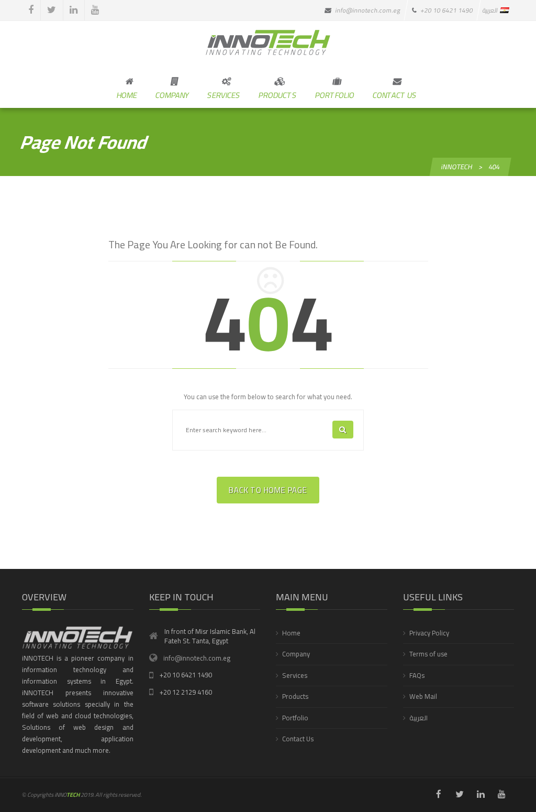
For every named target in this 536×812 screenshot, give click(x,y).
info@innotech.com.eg (196, 658)
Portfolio (295, 717)
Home (291, 633)
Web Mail (423, 696)
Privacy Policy (429, 633)
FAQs (417, 675)
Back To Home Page (268, 490)
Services (294, 675)
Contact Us (298, 738)
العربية (418, 717)
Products (295, 696)
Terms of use (428, 654)
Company (296, 654)
